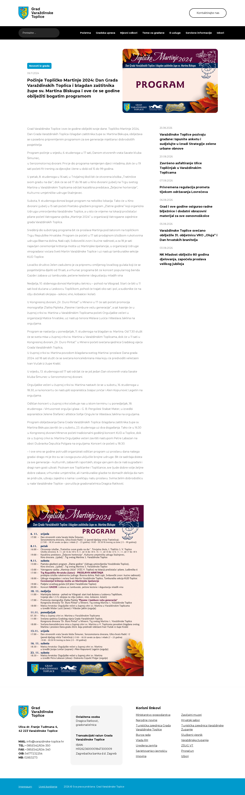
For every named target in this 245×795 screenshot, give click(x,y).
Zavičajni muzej (191, 714)
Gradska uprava (105, 32)
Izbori (220, 32)
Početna (85, 32)
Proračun (187, 750)
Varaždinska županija (194, 740)
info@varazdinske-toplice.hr (41, 741)
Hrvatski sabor (190, 720)
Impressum (25, 786)
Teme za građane (153, 32)
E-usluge (175, 32)
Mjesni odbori (128, 32)
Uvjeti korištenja (48, 786)
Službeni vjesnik (191, 734)
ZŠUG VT (187, 745)
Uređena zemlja (146, 745)
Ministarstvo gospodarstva (153, 714)
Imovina (141, 756)
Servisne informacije (199, 32)
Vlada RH (142, 740)
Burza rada (143, 734)
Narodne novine (146, 720)
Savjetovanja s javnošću (151, 750)
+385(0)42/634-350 (34, 745)
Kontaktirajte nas (208, 13)
